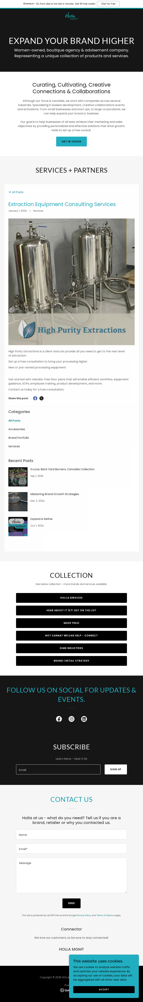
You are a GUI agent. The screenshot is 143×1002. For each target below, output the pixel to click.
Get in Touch (71, 141)
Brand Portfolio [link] (18, 438)
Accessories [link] (16, 429)
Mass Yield (72, 623)
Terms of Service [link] (105, 915)
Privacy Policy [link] (84, 915)
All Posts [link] (14, 421)
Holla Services (71, 597)
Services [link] (14, 446)
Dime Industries (71, 648)
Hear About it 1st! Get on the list (71, 610)
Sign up (115, 769)
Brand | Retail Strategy (71, 660)
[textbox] (58, 769)
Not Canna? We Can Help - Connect (71, 635)
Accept (104, 989)
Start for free (108, 4)
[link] (71, 11)
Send (71, 903)
